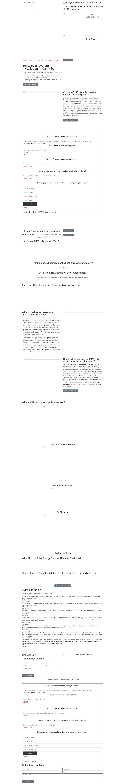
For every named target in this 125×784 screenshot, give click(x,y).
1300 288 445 (92, 15)
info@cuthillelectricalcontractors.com (84, 2)
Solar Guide (91, 38)
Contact (57, 60)
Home (25, 60)
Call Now (62, 281)
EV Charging (62, 512)
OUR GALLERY (42, 60)
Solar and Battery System (62, 444)
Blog (50, 60)
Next (25, 154)
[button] (62, 648)
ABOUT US (33, 60)
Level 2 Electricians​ (62, 485)
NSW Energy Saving (62, 553)
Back (25, 166)
